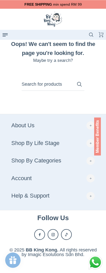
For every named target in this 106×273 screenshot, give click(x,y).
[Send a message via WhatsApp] (95, 262)
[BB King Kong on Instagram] (53, 234)
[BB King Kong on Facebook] (39, 234)
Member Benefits (97, 136)
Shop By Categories (36, 160)
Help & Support (30, 195)
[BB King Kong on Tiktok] (66, 234)
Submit (79, 84)
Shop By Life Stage (35, 143)
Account (21, 178)
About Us (22, 125)
